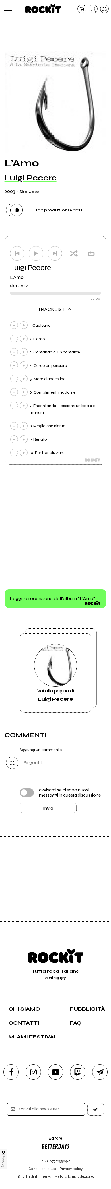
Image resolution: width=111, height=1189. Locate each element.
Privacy (3, 1161)
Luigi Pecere (31, 177)
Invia (48, 808)
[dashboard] (104, 9)
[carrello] (81, 9)
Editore (51, 1141)
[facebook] (11, 1072)
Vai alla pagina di (55, 695)
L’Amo (17, 277)
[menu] (6, 9)
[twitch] (77, 1072)
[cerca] (93, 9)
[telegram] (100, 1072)
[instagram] (33, 1072)
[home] (43, 8)
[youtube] (55, 1072)
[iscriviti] (95, 1109)
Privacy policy (71, 1169)
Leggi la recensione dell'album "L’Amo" (52, 598)
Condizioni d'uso (42, 1169)
